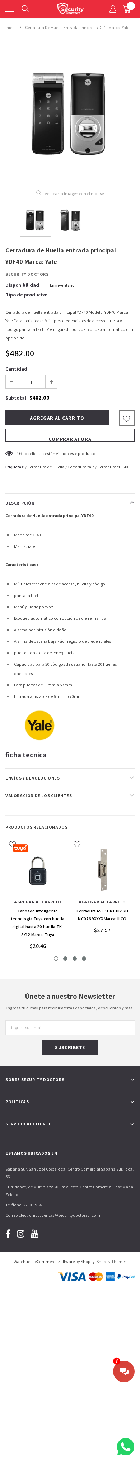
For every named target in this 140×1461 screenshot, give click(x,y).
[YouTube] (34, 1233)
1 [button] (56, 958)
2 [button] (65, 958)
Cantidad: (17, 369)
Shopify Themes (111, 1261)
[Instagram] (20, 1233)
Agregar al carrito (37, 902)
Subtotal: (16, 398)
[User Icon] (113, 9)
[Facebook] (7, 1233)
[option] (70, 114)
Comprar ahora (69, 439)
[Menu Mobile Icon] (9, 9)
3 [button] (75, 958)
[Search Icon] (25, 9)
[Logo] (70, 7)
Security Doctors (27, 274)
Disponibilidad (22, 285)
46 (19, 453)
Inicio (10, 27)
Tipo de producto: (26, 294)
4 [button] (84, 958)
